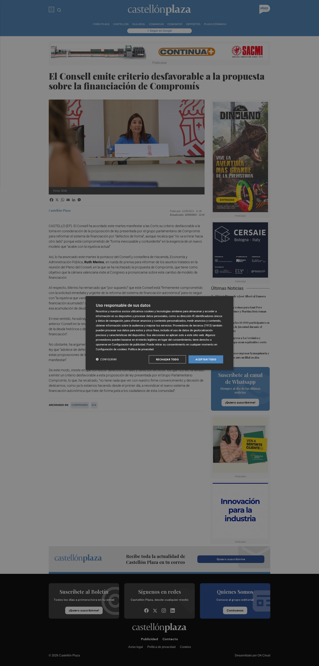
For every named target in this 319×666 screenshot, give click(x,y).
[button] (106, 359)
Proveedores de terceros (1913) (192, 325)
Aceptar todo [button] (205, 359)
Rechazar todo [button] (167, 359)
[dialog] (159, 333)
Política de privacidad (141, 349)
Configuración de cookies (111, 349)
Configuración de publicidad (128, 344)
